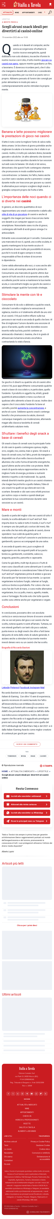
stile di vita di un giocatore (14, 214)
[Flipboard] (41, 1094)
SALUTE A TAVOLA (27, 1127)
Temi (6, 1145)
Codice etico (44, 1149)
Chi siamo (8, 1157)
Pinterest (14, 687)
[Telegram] (27, 1094)
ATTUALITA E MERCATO (23, 771)
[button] (50, 4)
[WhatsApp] (36, 1094)
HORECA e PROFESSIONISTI (27, 1120)
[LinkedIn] (18, 1094)
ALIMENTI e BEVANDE (27, 1131)
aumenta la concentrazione (31, 408)
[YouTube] (32, 1094)
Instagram (35, 687)
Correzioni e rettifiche (41, 1153)
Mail (42, 687)
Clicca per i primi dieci (27, 925)
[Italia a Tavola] (27, 4)
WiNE (17, 12)
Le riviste (8, 1149)
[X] (13, 1094)
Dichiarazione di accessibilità (43, 1158)
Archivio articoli (10, 1141)
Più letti (7, 1164)
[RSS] (45, 1094)
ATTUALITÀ (7, 12)
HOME (5, 771)
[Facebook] (8, 1094)
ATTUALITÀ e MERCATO (27, 1105)
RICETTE (27, 1123)
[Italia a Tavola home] (27, 1068)
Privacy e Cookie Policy (40, 1141)
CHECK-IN (42, 12)
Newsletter (8, 1153)
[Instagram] (22, 1094)
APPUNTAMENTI (28, 12)
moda (23, 756)
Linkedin (6, 687)
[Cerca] (50, 12)
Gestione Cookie (43, 1145)
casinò (43, 756)
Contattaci (8, 1160)
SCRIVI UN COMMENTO (26, 744)
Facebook (25, 687)
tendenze (12, 756)
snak (33, 756)
